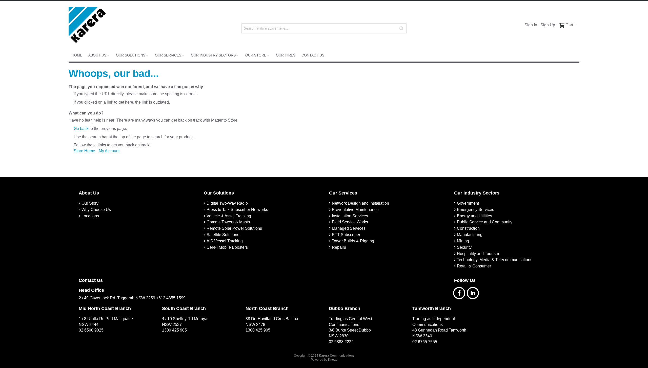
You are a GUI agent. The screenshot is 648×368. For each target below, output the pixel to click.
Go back (81, 128)
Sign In (530, 25)
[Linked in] (474, 292)
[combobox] (324, 28)
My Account (109, 151)
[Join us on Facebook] (461, 292)
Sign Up (547, 25)
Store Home (84, 151)
